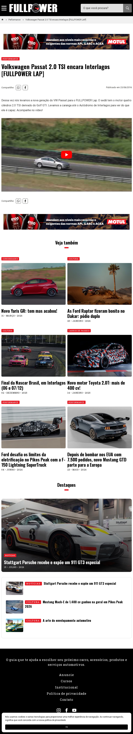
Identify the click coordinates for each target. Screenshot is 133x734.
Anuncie (66, 675)
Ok (66, 727)
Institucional (66, 687)
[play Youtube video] (66, 154)
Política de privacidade (66, 693)
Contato (66, 699)
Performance (14, 20)
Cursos (66, 681)
